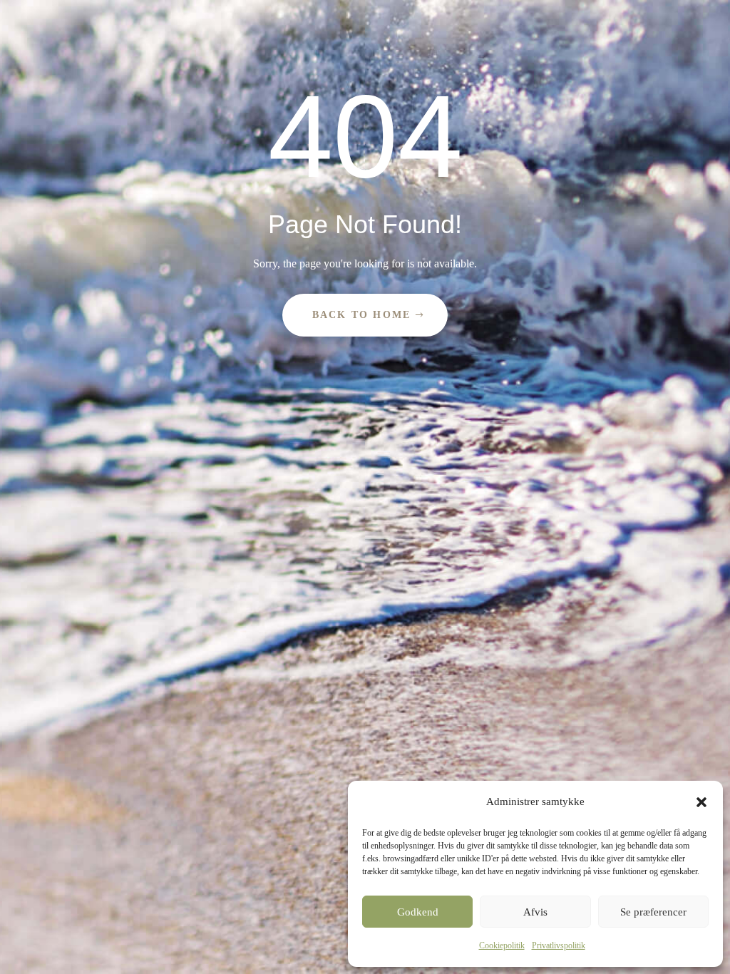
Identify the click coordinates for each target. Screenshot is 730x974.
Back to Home (361, 314)
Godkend (417, 912)
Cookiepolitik (502, 945)
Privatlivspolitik (558, 945)
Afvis (535, 912)
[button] (701, 802)
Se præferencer (653, 912)
